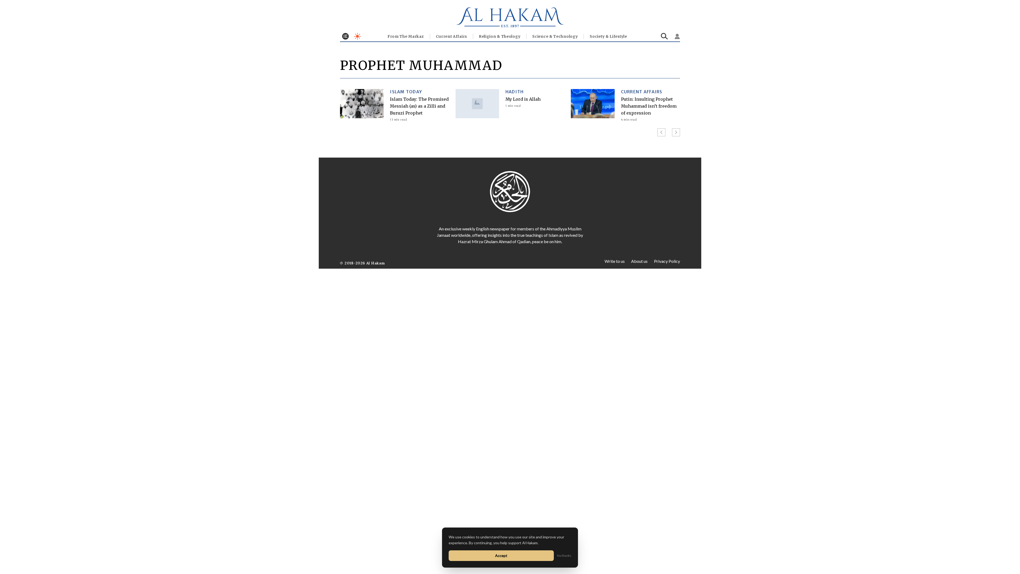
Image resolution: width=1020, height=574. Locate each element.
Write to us (615, 261)
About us (639, 261)
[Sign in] (677, 36)
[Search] (664, 36)
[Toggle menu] (345, 36)
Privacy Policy (667, 261)
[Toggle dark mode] (357, 36)
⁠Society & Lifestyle (608, 36)
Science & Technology (555, 36)
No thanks (564, 556)
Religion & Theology (499, 36)
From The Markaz (406, 36)
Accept (501, 555)
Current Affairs (451, 36)
